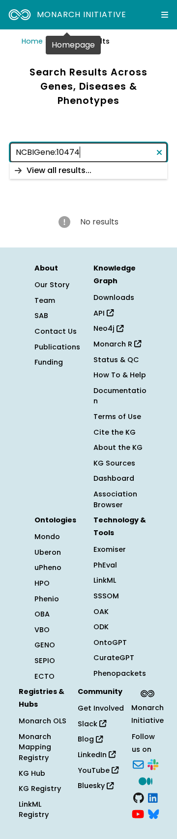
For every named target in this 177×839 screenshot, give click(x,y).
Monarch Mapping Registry (35, 747)
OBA (42, 614)
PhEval (105, 565)
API (100, 313)
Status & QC (116, 360)
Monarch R (113, 344)
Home (32, 41)
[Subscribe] (138, 764)
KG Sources (114, 463)
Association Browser (115, 499)
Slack (88, 724)
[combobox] (88, 152)
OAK (101, 612)
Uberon (47, 552)
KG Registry (40, 788)
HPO (42, 583)
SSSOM (106, 596)
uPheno (47, 567)
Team (44, 300)
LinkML (104, 580)
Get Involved (101, 708)
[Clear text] (157, 152)
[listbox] (88, 170)
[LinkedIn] (153, 797)
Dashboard (113, 478)
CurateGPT (113, 658)
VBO (42, 630)
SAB (41, 316)
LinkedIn (93, 755)
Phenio (46, 599)
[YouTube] (138, 813)
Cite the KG (114, 432)
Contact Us (55, 331)
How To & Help (119, 375)
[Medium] (145, 780)
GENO (44, 645)
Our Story (51, 285)
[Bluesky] (153, 813)
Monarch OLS (42, 721)
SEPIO (44, 661)
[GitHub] (138, 797)
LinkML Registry (34, 809)
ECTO (44, 676)
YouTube (95, 770)
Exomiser (109, 549)
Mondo (47, 537)
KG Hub (32, 773)
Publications (57, 347)
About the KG (118, 447)
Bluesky (92, 785)
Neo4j (105, 328)
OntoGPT (110, 642)
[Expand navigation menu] (164, 14)
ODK (101, 627)
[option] (88, 170)
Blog (87, 739)
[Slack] (153, 764)
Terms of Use (117, 416)
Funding (48, 362)
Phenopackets (119, 673)
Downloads (113, 297)
